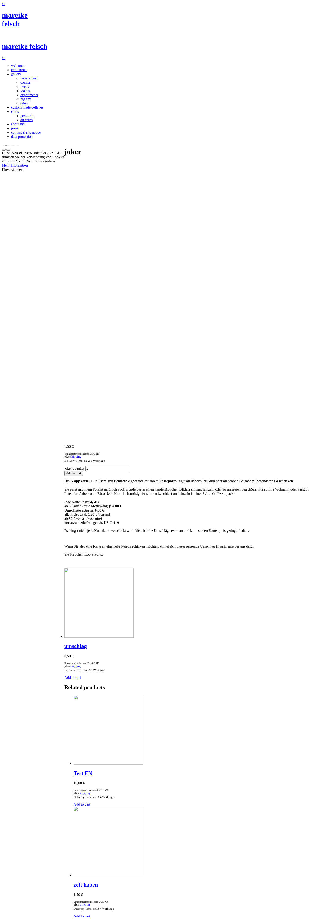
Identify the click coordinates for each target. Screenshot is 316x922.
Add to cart (73, 473)
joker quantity (74, 468)
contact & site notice (26, 132)
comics (25, 82)
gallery (16, 74)
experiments (29, 95)
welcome (17, 66)
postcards (27, 116)
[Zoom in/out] (17, 145)
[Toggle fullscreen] (13, 145)
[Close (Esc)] (4, 145)
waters (25, 91)
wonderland (29, 78)
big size (25, 99)
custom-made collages (27, 107)
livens (24, 86)
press (15, 128)
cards (15, 112)
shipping (75, 456)
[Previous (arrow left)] (4, 150)
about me (18, 124)
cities (24, 103)
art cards (26, 120)
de (3, 4)
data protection (22, 137)
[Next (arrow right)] (8, 150)
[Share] (8, 145)
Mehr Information (15, 165)
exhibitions (19, 70)
